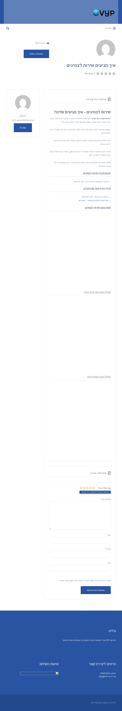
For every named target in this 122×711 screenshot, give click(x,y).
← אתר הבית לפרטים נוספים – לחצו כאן (95, 200)
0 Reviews (90, 73)
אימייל (108, 549)
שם (109, 535)
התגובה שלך (105, 499)
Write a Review (36, 53)
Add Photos (40, 43)
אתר (109, 563)
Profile (23, 127)
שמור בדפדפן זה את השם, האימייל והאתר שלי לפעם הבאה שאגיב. (85, 580)
